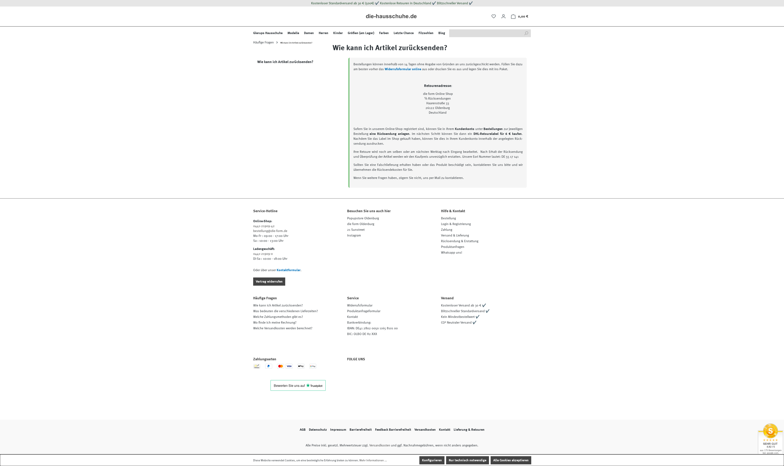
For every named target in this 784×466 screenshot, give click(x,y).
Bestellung (448, 218)
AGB (303, 430)
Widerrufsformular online (403, 69)
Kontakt (352, 317)
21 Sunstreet (356, 230)
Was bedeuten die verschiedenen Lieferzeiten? (285, 311)
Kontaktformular (289, 270)
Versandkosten (425, 430)
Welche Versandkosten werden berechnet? (282, 328)
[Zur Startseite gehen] (392, 16)
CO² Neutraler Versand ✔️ (459, 322)
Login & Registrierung (456, 224)
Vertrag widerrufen (269, 281)
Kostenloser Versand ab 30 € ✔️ (463, 305)
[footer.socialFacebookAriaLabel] (352, 371)
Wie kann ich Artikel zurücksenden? (278, 305)
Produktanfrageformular (363, 311)
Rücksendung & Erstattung (459, 241)
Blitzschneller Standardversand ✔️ (465, 311)
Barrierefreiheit (361, 430)
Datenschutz (318, 430)
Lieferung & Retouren (469, 430)
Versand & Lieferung (455, 235)
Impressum (338, 430)
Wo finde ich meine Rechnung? (274, 322)
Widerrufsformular (359, 305)
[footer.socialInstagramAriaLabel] (363, 371)
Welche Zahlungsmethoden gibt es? (278, 317)
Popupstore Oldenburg (363, 218)
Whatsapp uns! (451, 252)
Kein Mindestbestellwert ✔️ (460, 317)
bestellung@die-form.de (270, 231)
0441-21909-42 (264, 226)
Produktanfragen (452, 247)
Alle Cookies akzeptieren (511, 460)
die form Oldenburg (360, 224)
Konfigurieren (432, 460)
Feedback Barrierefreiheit (393, 430)
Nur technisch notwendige (467, 460)
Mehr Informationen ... (373, 460)
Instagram (354, 235)
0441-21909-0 (263, 254)
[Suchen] (526, 33)
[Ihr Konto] (503, 16)
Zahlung (446, 230)
